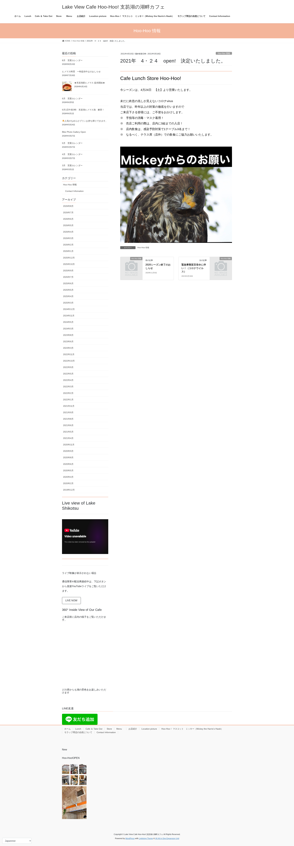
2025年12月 (69, 257)
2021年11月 (68, 406)
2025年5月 (68, 290)
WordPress (130, 838)
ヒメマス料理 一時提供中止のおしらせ (81, 71)
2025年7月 (68, 277)
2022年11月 (68, 354)
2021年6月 (68, 425)
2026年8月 (68, 206)
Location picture (149, 729)
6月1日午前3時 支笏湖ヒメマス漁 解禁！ (83, 109)
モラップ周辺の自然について (78, 732)
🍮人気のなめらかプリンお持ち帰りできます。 (84, 121)
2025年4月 (68, 296)
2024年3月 (68, 328)
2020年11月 (68, 444)
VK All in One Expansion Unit (167, 838)
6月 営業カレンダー (72, 98)
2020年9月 (68, 451)
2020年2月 (68, 483)
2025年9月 (68, 270)
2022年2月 (68, 393)
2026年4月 (68, 232)
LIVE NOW (71, 600)
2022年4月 (68, 380)
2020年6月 (68, 464)
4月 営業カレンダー (72, 154)
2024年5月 (68, 322)
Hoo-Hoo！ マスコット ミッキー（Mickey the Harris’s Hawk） (192, 729)
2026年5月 (68, 225)
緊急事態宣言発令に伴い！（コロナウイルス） (193, 268)
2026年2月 (68, 244)
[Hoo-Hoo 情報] (131, 263)
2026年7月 (68, 212)
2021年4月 (68, 438)
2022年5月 (68, 373)
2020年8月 (68, 457)
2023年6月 (68, 341)
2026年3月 (68, 238)
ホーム (67, 729)
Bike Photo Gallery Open (74, 132)
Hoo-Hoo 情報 (224, 53)
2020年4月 (68, 477)
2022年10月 (69, 361)
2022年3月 (68, 386)
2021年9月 (68, 412)
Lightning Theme (146, 838)
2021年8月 (68, 419)
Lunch (78, 729)
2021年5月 (68, 432)
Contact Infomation (74, 191)
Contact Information (106, 732)
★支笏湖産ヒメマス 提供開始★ (89, 83)
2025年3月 (68, 303)
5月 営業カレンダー (72, 143)
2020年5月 (68, 470)
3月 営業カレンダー (72, 165)
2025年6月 (68, 283)
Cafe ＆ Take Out (94, 729)
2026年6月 (68, 219)
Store (109, 729)
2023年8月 (68, 335)
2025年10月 (69, 264)
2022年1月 (68, 399)
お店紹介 (132, 729)
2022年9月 (68, 367)
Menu (120, 729)
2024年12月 (69, 309)
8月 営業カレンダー (72, 60)
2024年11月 (68, 315)
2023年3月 (68, 348)
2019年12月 (69, 490)
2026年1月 (68, 251)
